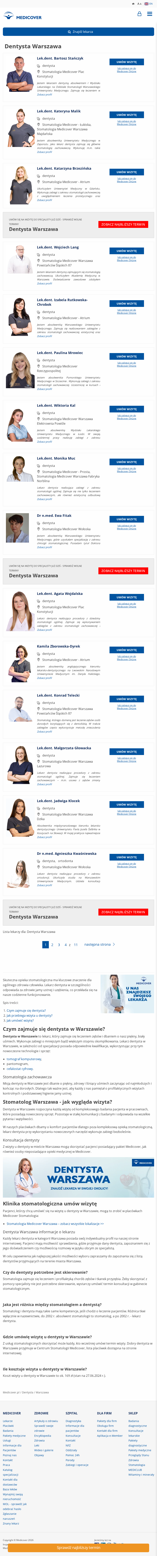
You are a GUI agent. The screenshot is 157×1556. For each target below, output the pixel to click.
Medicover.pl (11, 1392)
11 (76, 944)
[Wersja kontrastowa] (133, 3)
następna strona (97, 944)
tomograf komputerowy (24, 1059)
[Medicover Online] (139, 14)
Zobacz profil (44, 94)
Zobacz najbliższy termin (123, 224)
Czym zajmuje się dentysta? (26, 1010)
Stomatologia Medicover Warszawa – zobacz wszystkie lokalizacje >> (55, 1224)
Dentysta (27, 1392)
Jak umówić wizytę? (20, 1020)
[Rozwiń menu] (149, 14)
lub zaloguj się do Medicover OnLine (126, 70)
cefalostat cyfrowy (20, 1069)
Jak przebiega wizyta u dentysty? (29, 1015)
